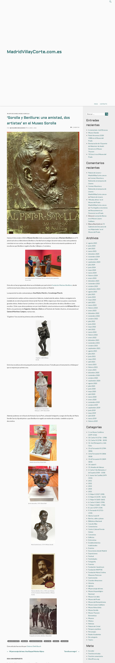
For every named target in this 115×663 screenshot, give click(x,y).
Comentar (75, 127)
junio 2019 (92, 410)
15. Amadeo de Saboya (96, 467)
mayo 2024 (92, 270)
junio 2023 (92, 297)
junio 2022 (92, 324)
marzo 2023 (92, 305)
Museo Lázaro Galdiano (96, 605)
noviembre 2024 (94, 257)
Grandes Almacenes (95, 580)
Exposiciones (13, 113)
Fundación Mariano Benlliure (62, 285)
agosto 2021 (92, 351)
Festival (91, 556)
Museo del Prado (94, 599)
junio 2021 (92, 356)
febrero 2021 (93, 367)
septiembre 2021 (94, 348)
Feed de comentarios (95, 656)
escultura (48, 641)
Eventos (91, 548)
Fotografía (92, 562)
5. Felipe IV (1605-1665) (96, 500)
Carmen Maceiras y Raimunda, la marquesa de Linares (97, 180)
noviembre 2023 (94, 284)
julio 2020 (91, 386)
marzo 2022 (92, 332)
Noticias (91, 624)
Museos (91, 618)
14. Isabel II (92, 464)
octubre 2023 (93, 286)
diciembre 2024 (93, 254)
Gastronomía (92, 578)
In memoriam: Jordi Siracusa (98, 130)
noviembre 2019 (94, 402)
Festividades (92, 559)
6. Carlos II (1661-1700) (96, 502)
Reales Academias (94, 634)
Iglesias (91, 586)
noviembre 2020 (94, 375)
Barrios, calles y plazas (96, 518)
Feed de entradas (94, 654)
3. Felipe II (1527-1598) (96, 494)
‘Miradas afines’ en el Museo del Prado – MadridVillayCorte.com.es (97, 202)
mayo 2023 (92, 300)
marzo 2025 (92, 251)
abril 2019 (91, 416)
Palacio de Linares (96, 197)
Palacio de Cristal (94, 626)
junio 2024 (92, 267)
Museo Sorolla (24, 113)
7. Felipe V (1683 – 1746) (96, 505)
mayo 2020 (92, 391)
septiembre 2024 (94, 262)
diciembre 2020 (93, 373)
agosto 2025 (92, 243)
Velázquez (65, 641)
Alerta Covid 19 (93, 516)
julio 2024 (91, 265)
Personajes (92, 632)
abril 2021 (91, 362)
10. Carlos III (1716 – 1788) (97, 438)
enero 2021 (92, 370)
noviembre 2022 (94, 316)
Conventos (92, 535)
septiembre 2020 (94, 381)
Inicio (96, 104)
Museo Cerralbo (94, 597)
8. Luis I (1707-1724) (95, 508)
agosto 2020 (92, 383)
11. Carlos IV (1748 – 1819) (97, 440)
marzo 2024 (92, 273)
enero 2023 (92, 310)
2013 (90, 486)
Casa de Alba (92, 524)
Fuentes (91, 564)
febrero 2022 (93, 335)
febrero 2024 (93, 275)
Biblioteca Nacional (95, 521)
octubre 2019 (93, 405)
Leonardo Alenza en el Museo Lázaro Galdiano (97, 218)
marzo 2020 (92, 397)
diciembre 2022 (93, 313)
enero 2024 (92, 278)
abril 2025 (91, 248)
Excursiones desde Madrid (97, 551)
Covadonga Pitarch (36, 641)
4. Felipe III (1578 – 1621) (97, 497)
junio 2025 (92, 246)
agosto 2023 (92, 292)
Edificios (91, 537)
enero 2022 (92, 337)
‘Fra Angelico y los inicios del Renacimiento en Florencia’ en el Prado (98, 210)
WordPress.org (93, 659)
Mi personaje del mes (95, 589)
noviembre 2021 (94, 343)
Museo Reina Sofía (94, 607)
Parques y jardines (94, 629)
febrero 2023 (93, 308)
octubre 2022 (93, 319)
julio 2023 (91, 294)
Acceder (91, 651)
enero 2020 (92, 399)
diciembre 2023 (93, 281)
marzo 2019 (92, 418)
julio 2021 (91, 354)
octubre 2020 (93, 378)
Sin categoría (92, 637)
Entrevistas (92, 540)
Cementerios (92, 527)
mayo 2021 (92, 359)
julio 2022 (91, 321)
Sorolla (56, 641)
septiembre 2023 (94, 289)
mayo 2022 (92, 327)
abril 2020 (91, 394)
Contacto (103, 104)
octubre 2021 (93, 346)
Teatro (90, 640)
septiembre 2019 (94, 408)
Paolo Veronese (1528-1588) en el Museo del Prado (96, 138)
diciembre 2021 (93, 340)
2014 (90, 489)
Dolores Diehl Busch (18, 128)
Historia (91, 583)
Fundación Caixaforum (96, 567)
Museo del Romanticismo (97, 602)
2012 (90, 483)
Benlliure (24, 641)
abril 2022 (91, 329)
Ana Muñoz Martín (13, 641)
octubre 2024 (93, 259)
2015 (90, 491)
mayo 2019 (92, 413)
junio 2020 (92, 389)
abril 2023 (91, 302)
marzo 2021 (92, 364)
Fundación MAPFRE (95, 570)
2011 (90, 481)
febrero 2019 (93, 421)
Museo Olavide (93, 133)
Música (90, 621)
